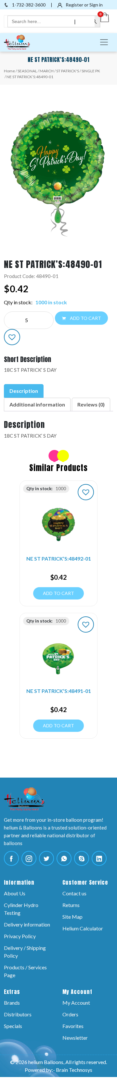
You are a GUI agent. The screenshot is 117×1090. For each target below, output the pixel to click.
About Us (14, 893)
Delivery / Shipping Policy (25, 952)
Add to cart (85, 318)
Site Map (72, 917)
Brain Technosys (74, 1070)
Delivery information (27, 924)
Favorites (73, 1026)
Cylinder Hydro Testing (21, 909)
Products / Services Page (25, 971)
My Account (76, 1002)
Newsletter (75, 1038)
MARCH (47, 70)
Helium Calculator (82, 928)
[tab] (24, 391)
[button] (12, 337)
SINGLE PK (91, 70)
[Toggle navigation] (104, 42)
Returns (71, 905)
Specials (13, 1026)
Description (23, 391)
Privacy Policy (20, 936)
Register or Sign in (84, 4)
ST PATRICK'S (67, 70)
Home (9, 70)
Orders (70, 1014)
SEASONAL (27, 70)
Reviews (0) (91, 404)
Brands (12, 1002)
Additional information (37, 404)
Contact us (74, 893)
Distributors (18, 1014)
